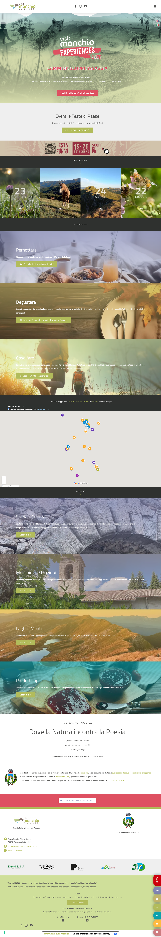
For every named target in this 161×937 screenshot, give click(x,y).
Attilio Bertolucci (62, 776)
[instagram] (80, 6)
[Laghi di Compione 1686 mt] (100, 169)
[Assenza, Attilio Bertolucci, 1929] (60, 169)
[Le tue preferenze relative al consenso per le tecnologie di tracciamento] (4, 932)
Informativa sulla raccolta (56, 933)
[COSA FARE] (157, 907)
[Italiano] (157, 24)
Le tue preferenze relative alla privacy (91, 933)
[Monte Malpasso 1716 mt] (141, 169)
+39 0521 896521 (15, 850)
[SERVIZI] (157, 923)
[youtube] (85, 6)
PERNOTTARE (73, 401)
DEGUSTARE (84, 401)
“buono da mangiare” (116, 780)
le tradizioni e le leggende (140, 772)
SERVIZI (95, 401)
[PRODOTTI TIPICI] (157, 915)
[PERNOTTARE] (157, 880)
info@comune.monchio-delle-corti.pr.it (22, 846)
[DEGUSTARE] (157, 898)
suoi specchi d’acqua (120, 772)
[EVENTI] (157, 932)
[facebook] (75, 6)
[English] (157, 20)
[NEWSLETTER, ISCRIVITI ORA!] (20, 169)
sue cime (84, 772)
